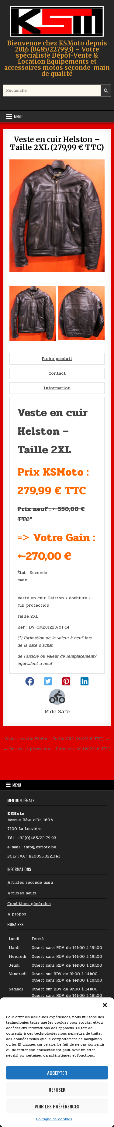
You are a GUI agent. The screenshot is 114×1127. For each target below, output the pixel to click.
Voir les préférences (57, 1106)
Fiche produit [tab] (57, 358)
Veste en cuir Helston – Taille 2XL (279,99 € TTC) (57, 143)
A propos (16, 914)
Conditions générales (29, 904)
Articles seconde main (30, 882)
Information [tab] (57, 388)
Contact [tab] (57, 373)
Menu (18, 116)
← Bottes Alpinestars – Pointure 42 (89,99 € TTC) (57, 748)
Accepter (57, 1072)
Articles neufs (21, 893)
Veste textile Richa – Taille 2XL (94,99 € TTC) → (57, 738)
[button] (105, 1005)
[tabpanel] (57, 535)
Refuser (57, 1089)
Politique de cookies (54, 1119)
